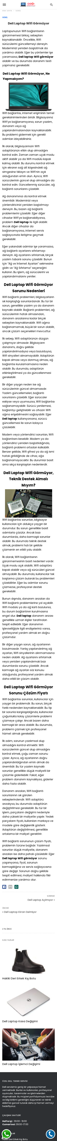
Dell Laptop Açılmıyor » (41, 900)
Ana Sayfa (7, 11)
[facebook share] (4, 887)
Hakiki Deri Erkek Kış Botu (19, 978)
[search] (51, 4)
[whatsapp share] (16, 887)
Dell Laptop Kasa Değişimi (20, 1021)
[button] (50, 1134)
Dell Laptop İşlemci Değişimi (21, 1064)
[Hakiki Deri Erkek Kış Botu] (28, 959)
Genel (18, 11)
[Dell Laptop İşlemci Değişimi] (28, 1045)
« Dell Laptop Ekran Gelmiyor (19, 912)
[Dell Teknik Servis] (27, 4)
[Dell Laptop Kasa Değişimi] (28, 1002)
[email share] (10, 887)
